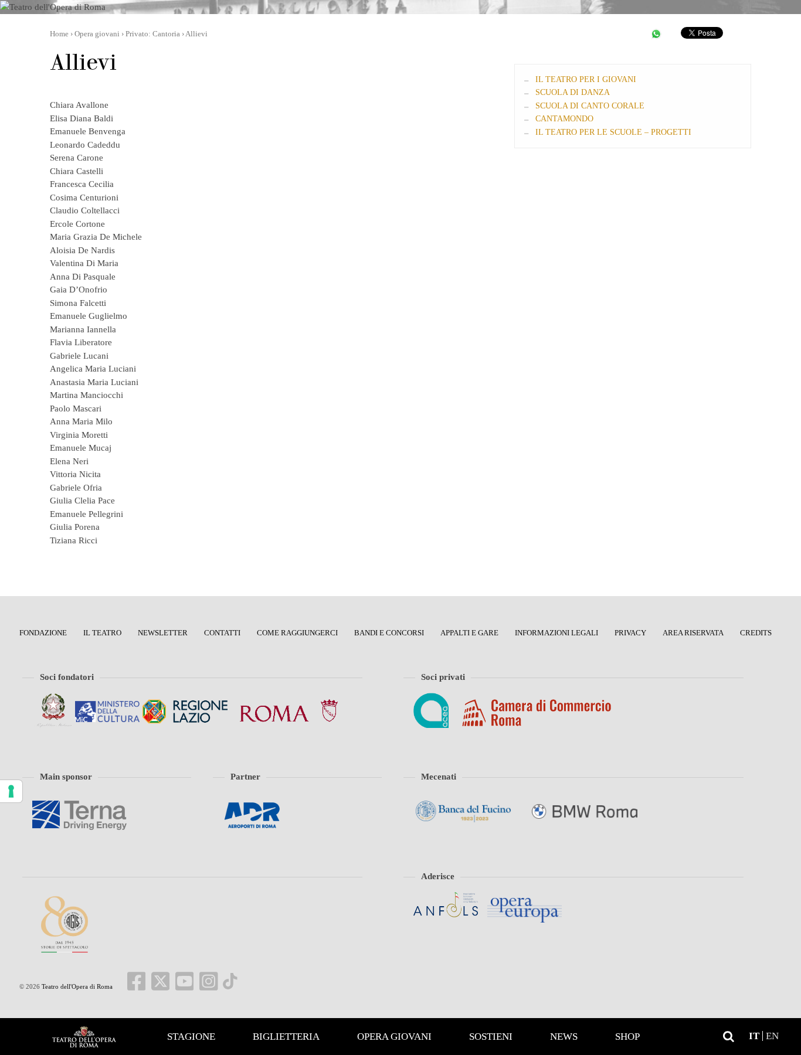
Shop (627, 1036)
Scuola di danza (572, 92)
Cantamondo (564, 118)
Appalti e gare (469, 632)
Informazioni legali (556, 632)
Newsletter (163, 632)
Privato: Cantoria (152, 33)
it (754, 1036)
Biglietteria (286, 1036)
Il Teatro (102, 632)
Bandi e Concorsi (389, 632)
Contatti (222, 632)
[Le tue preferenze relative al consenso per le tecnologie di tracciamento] (11, 791)
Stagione (191, 1036)
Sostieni (490, 1036)
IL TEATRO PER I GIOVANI (585, 79)
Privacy (630, 632)
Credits (756, 632)
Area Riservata (693, 632)
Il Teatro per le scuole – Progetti (613, 132)
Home (83, 1036)
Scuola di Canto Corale (589, 105)
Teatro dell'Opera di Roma (76, 986)
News (564, 1036)
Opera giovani (394, 1036)
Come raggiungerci (297, 632)
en (772, 1036)
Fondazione (43, 632)
